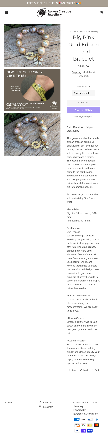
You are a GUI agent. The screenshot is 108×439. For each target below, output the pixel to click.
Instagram (47, 407)
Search (8, 402)
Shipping (76, 72)
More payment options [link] (84, 117)
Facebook (47, 402)
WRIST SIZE (83, 86)
